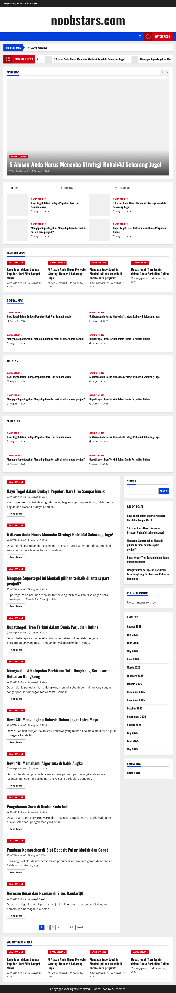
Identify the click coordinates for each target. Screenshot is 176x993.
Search (131, 481)
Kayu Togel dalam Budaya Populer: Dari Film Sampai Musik (17, 205)
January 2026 (134, 684)
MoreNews (100, 989)
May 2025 (132, 749)
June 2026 (133, 643)
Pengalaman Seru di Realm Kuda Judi (37, 806)
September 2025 (136, 716)
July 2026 (132, 635)
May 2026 (132, 651)
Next (80, 927)
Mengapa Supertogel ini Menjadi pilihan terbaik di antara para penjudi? (17, 230)
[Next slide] (167, 72)
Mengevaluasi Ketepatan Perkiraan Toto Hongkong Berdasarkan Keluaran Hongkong (60, 673)
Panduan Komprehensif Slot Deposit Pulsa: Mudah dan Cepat (57, 850)
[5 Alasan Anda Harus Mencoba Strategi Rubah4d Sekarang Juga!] (88, 127)
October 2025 (134, 708)
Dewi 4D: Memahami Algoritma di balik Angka (45, 763)
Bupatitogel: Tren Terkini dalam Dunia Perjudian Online (99, 230)
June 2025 (133, 741)
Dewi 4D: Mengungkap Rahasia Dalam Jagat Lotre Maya (52, 719)
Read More (17, 514)
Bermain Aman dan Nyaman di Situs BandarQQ (45, 893)
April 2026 (133, 659)
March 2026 (133, 667)
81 (71, 927)
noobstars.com (88, 19)
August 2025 (134, 725)
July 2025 (132, 733)
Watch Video (162, 36)
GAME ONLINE (38, 47)
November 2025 (136, 700)
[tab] (34, 188)
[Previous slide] (162, 72)
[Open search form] (140, 36)
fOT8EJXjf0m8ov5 (20, 170)
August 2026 (134, 626)
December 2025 (136, 692)
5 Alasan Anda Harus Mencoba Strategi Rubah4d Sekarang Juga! (73, 59)
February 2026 (135, 676)
